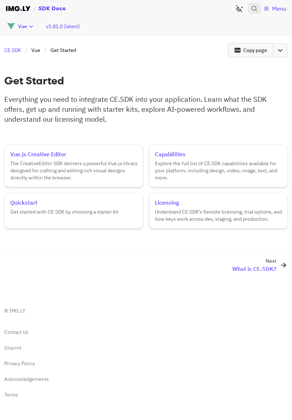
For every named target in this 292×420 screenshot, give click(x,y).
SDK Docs (52, 8)
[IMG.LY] (18, 8)
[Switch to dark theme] (239, 8)
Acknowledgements (26, 379)
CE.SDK (12, 50)
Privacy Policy (19, 363)
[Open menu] (280, 50)
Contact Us (16, 332)
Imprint (12, 348)
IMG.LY (17, 311)
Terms (11, 395)
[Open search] (254, 8)
